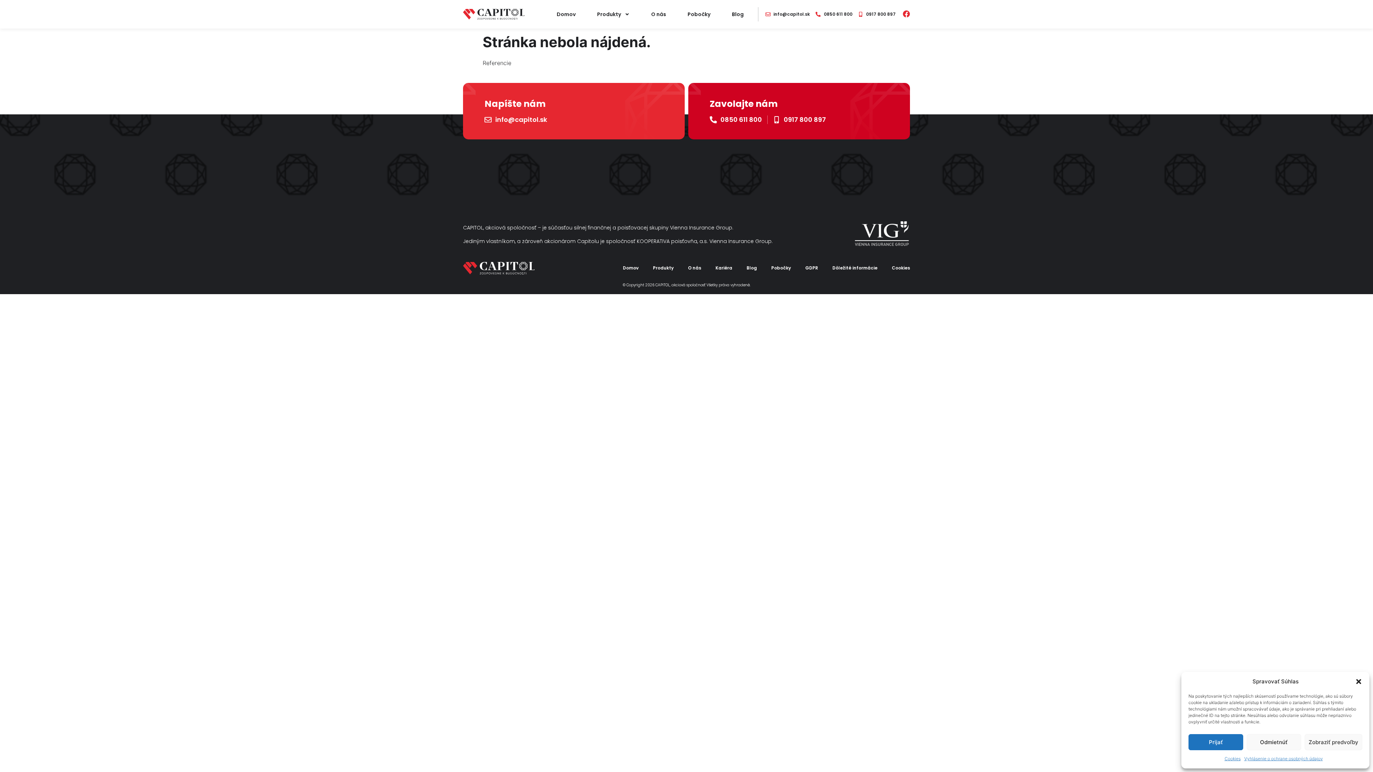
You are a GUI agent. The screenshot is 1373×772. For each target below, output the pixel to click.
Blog (738, 14)
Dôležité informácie (854, 268)
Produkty (609, 14)
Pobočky (699, 14)
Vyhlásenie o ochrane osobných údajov (1283, 758)
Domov (566, 14)
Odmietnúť (1274, 742)
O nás (658, 14)
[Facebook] (906, 14)
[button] (1358, 681)
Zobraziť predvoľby (1333, 742)
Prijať (1216, 742)
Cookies (1233, 758)
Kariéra (723, 268)
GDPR (811, 268)
